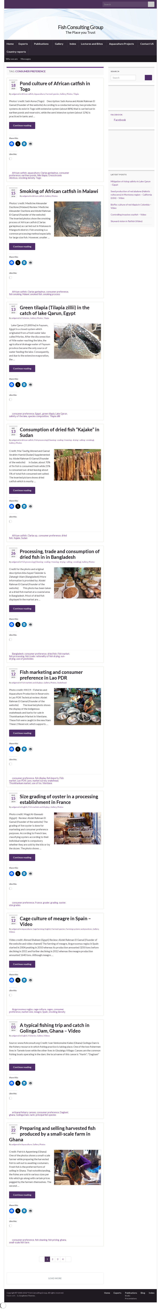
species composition (38, 416)
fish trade (30, 656)
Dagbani (64, 1112)
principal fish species (46, 1115)
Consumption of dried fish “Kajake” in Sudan (59, 432)
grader (46, 902)
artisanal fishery (20, 1112)
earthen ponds (29, 175)
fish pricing (53, 1240)
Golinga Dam (22, 1115)
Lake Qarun (61, 413)
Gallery (59, 43)
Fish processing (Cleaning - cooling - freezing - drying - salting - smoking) (64, 440)
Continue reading (22, 125)
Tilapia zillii (55, 416)
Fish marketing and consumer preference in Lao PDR (51, 674)
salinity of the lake (18, 416)
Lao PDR (21, 780)
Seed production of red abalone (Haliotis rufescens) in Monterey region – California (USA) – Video (131, 194)
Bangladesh (18, 653)
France (38, 902)
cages (50, 1009)
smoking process (51, 294)
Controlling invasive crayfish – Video (128, 214)
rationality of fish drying (48, 656)
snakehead (53, 780)
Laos (29, 780)
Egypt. (38, 413)
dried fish (52, 653)
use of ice (37, 783)
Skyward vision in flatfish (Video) (126, 221)
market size (27, 1011)
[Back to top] (154, 1305)
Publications (41, 43)
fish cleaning (41, 1240)
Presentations (131, 1298)
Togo (38, 178)
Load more (55, 1278)
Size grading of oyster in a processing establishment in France (59, 799)
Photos (70, 94)
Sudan (24, 538)
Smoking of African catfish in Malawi (59, 191)
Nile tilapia (42, 175)
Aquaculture (39, 94)
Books (127, 1295)
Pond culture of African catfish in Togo (55, 86)
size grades (14, 905)
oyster (62, 902)
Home (10, 43)
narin (32, 1115)
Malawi (25, 294)
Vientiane (47, 783)
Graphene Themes (27, 1295)
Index (73, 43)
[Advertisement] (126, 148)
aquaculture (34, 172)
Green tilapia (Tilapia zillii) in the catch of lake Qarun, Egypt (54, 310)
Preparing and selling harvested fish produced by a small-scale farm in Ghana (52, 1133)
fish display (40, 778)
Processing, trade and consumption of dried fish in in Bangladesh (60, 554)
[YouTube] (18, 3)
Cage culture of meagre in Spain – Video (55, 921)
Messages (26, 59)
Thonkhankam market (20, 783)
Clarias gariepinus (49, 172)
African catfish (27, 94)
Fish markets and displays (32, 682)
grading (54, 902)
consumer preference (57, 291)
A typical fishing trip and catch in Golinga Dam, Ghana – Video (54, 1028)
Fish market (63, 653)
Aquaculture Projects (121, 43)
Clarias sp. (33, 535)
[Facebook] (13, 3)
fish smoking (15, 294)
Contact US (147, 43)
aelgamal (15, 94)
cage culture (40, 1009)
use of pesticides (24, 658)
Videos (12, 932)
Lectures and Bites (92, 43)
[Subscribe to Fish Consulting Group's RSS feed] (8, 3)
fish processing (16, 656)
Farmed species (52, 94)
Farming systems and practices (79, 929)
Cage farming (38, 929)
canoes (32, 1112)
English (24, 807)
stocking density (27, 178)
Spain (45, 1011)
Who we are (12, 59)
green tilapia (48, 413)
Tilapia (76, 94)
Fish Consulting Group (80, 27)
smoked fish (36, 294)
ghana (12, 1115)
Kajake (17, 538)
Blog (143, 1292)
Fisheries (25, 318)
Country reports (16, 51)
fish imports (53, 778)
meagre (38, 1011)
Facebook (116, 114)
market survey (40, 780)
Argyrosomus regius (22, 1009)
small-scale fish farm (19, 1242)
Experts (23, 43)
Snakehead (62, 682)
